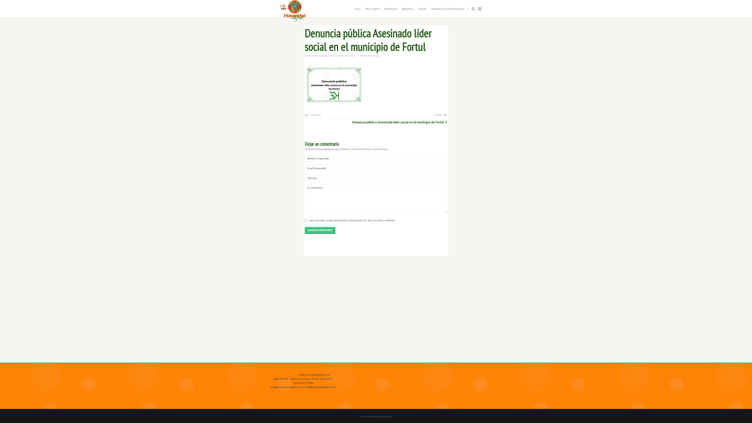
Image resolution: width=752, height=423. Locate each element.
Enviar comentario (320, 230)
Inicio (357, 9)
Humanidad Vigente (323, 55)
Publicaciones (391, 9)
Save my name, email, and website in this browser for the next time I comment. (352, 220)
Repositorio (407, 9)
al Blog (438, 115)
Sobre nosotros (372, 9)
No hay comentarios (370, 55)
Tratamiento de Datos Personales (447, 9)
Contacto (422, 9)
